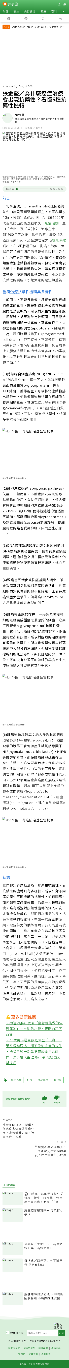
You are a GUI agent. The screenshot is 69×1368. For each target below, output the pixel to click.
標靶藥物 (59, 240)
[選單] (65, 4)
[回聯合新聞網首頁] (5, 5)
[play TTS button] (17, 189)
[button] (64, 11)
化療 (14, 291)
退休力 (21, 1354)
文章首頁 (33, 1354)
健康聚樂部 (29, 1348)
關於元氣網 (14, 1348)
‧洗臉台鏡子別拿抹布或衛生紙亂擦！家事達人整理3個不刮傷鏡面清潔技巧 (33, 1057)
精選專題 (43, 1348)
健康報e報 (16, 1333)
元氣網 (12, 86)
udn (5, 86)
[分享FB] (8, 18)
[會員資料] (59, 4)
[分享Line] (25, 18)
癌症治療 (52, 223)
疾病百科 (56, 1348)
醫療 (43, 11)
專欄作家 (46, 1354)
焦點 (5, 11)
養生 (16, 11)
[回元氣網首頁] (13, 4)
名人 (20, 86)
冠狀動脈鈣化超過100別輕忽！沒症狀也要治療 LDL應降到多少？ (38, 27)
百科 (54, 11)
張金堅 (58, 1080)
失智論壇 (30, 11)
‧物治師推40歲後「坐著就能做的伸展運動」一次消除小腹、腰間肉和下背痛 (34, 1028)
